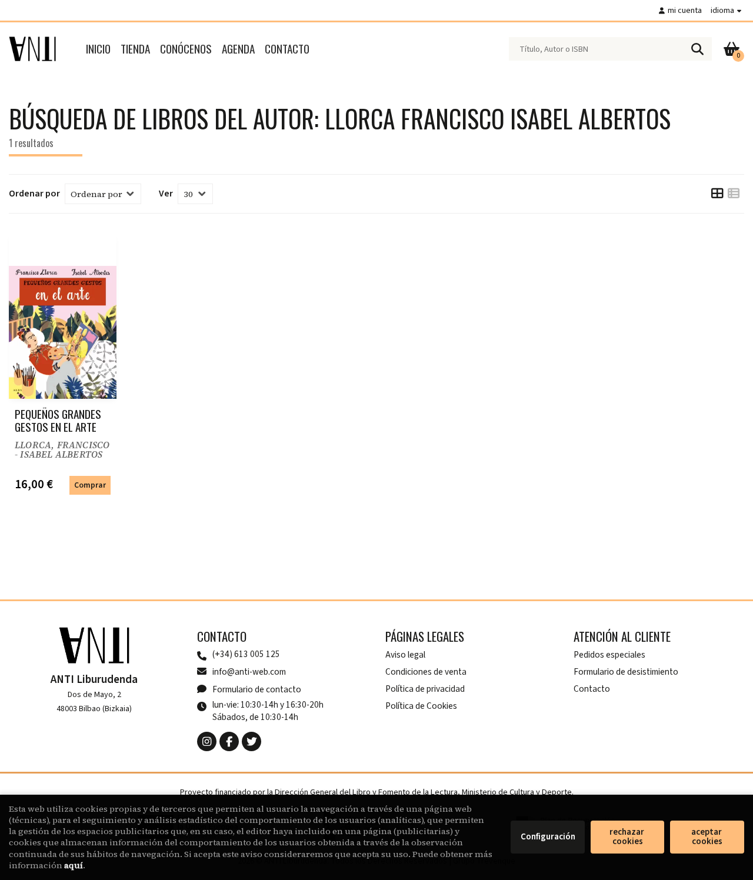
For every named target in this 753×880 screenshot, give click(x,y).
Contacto (592, 688)
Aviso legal (405, 654)
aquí (73, 865)
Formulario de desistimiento (626, 671)
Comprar (90, 485)
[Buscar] (697, 49)
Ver (166, 193)
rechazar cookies (627, 837)
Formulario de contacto (256, 689)
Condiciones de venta (426, 671)
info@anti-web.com (249, 671)
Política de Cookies (421, 705)
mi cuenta (685, 10)
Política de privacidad (425, 688)
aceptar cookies (707, 837)
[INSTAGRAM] (206, 741)
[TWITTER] (251, 741)
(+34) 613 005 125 (246, 654)
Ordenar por (34, 193)
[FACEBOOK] (229, 741)
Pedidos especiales (609, 654)
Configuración (548, 837)
